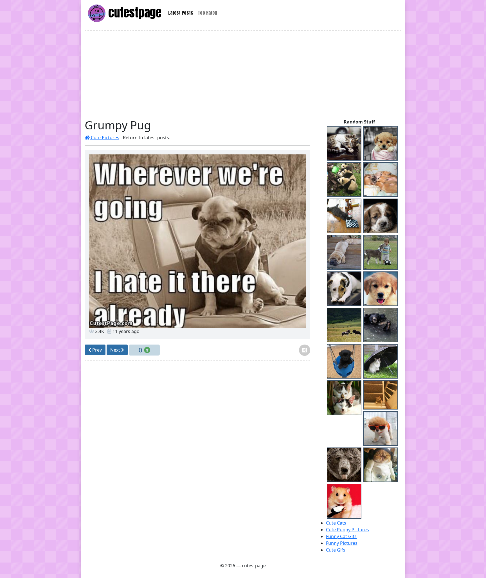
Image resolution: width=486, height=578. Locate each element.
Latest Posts (180, 12)
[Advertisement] (243, 74)
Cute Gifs (335, 550)
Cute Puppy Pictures (347, 530)
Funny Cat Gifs (341, 536)
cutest (133, 12)
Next (115, 350)
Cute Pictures (104, 137)
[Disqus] (197, 442)
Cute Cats (336, 523)
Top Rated (207, 12)
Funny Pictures (341, 543)
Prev (96, 350)
